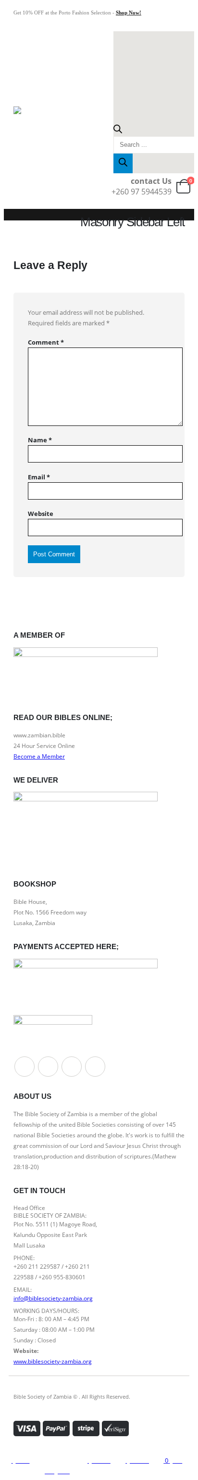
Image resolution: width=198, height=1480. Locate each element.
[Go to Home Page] (16, 220)
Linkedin (95, 1066)
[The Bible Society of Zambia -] (33, 115)
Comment (46, 342)
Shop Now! (128, 12)
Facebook (24, 1066)
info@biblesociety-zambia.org (53, 1298)
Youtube (72, 1066)
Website (40, 513)
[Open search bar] (117, 131)
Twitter (48, 1066)
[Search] (123, 163)
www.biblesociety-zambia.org (52, 1361)
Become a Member (39, 756)
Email (39, 477)
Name (40, 440)
